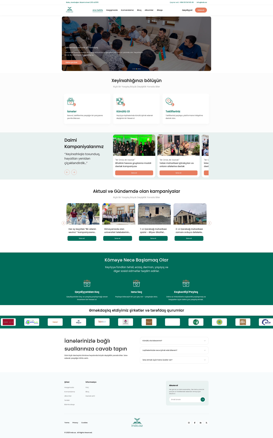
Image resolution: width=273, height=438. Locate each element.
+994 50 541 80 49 (186, 2)
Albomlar (149, 10)
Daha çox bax (71, 62)
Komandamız (127, 10)
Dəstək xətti (90, 396)
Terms (66, 423)
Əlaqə (160, 10)
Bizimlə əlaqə (69, 404)
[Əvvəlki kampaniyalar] (64, 223)
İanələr (67, 400)
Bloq (139, 10)
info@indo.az (202, 2)
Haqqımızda (112, 10)
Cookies (84, 423)
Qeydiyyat (187, 10)
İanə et (201, 10)
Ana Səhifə (98, 10)
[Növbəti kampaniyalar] (209, 223)
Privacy (75, 423)
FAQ (87, 387)
